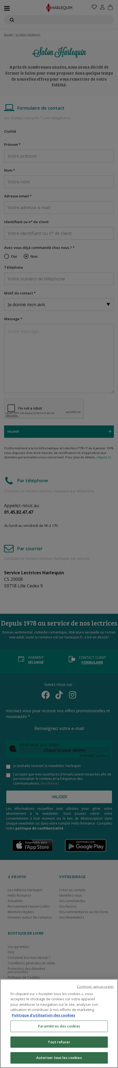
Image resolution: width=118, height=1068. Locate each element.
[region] (59, 1023)
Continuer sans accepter (95, 986)
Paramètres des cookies (59, 1026)
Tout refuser (59, 1041)
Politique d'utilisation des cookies (43, 1015)
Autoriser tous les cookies (59, 1057)
